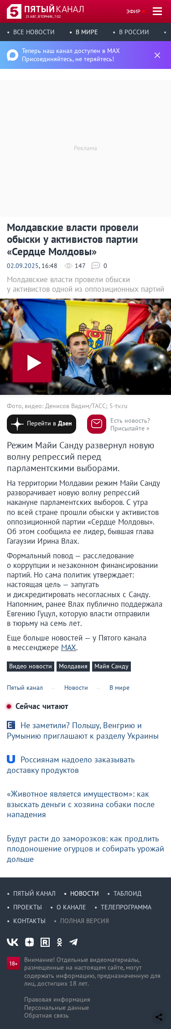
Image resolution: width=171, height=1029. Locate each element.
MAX (68, 647)
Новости (84, 893)
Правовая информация (57, 999)
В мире (87, 32)
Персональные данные (56, 1007)
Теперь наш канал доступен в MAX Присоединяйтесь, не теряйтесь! (71, 55)
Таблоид (127, 893)
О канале (71, 907)
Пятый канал (34, 893)
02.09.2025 (23, 266)
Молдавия (73, 666)
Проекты (27, 907)
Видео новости (30, 666)
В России (134, 32)
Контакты (29, 921)
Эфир (133, 11)
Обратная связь (46, 1015)
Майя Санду (111, 666)
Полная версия (84, 921)
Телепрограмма (126, 907)
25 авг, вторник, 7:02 (43, 16)
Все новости (34, 32)
